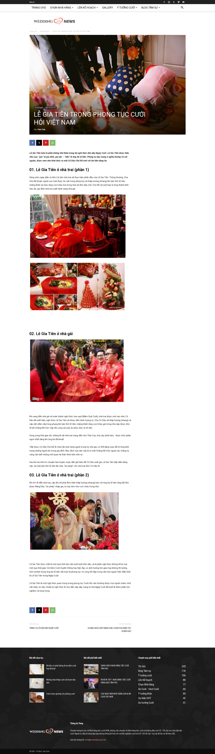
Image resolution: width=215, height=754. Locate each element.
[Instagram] (169, 2)
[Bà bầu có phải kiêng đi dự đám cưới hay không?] (36, 669)
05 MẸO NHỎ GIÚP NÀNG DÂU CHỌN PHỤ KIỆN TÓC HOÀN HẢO (109, 629)
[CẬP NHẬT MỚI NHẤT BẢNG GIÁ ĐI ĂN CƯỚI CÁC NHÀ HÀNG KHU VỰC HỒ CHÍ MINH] (91, 697)
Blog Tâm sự (149, 7)
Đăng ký (32, 2)
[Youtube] (183, 2)
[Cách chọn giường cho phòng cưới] (36, 697)
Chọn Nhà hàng (60, 7)
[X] (174, 2)
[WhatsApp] (52, 143)
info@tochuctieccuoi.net (95, 740)
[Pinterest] (46, 143)
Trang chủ (38, 7)
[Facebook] (164, 2)
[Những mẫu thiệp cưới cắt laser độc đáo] (36, 683)
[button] (182, 7)
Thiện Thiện (41, 129)
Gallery (107, 7)
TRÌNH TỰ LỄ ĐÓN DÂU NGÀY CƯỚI (44, 628)
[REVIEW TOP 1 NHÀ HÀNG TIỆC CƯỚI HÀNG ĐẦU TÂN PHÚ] (91, 683)
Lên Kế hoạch (87, 7)
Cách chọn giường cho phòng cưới (60, 694)
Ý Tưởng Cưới (126, 7)
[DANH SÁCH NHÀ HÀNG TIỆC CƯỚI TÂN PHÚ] (91, 669)
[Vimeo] (178, 2)
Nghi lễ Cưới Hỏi (50, 107)
